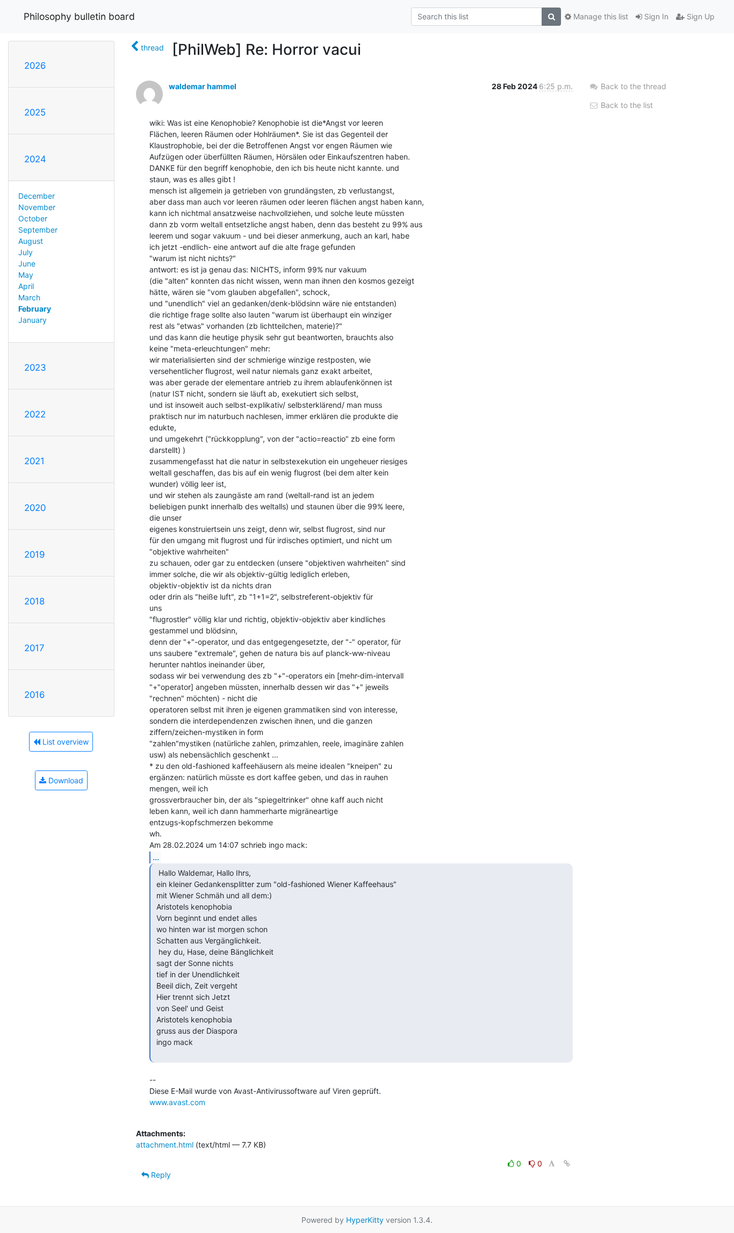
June (26, 263)
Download (64, 780)
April (26, 286)
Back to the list (626, 105)
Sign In (655, 16)
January (32, 320)
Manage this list (599, 16)
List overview (64, 741)
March (29, 297)
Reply (160, 1174)
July (25, 252)
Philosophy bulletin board (79, 16)
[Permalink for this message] (567, 1163)
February (34, 308)
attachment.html (164, 1144)
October (32, 218)
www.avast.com (177, 1102)
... (156, 857)
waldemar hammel (202, 86)
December (36, 195)
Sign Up (700, 16)
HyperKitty (365, 1219)
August (30, 241)
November (36, 207)
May (25, 274)
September (37, 229)
